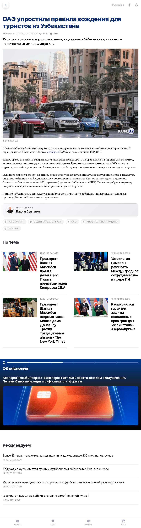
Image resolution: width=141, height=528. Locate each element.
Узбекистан (9, 33)
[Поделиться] (136, 5)
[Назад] (6, 5)
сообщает (53, 152)
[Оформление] (129, 5)
